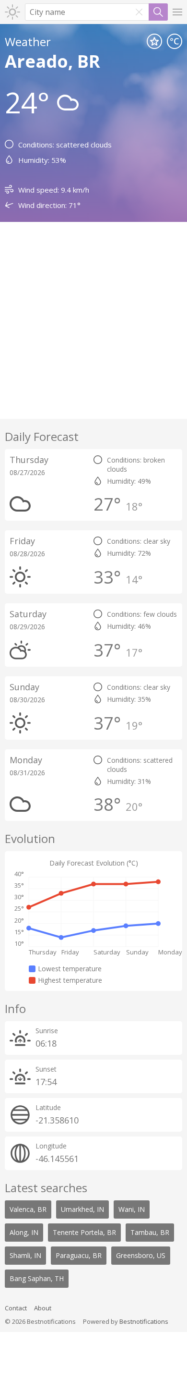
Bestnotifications (143, 1321)
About (42, 1308)
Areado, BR (52, 61)
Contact (16, 1308)
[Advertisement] (93, 320)
